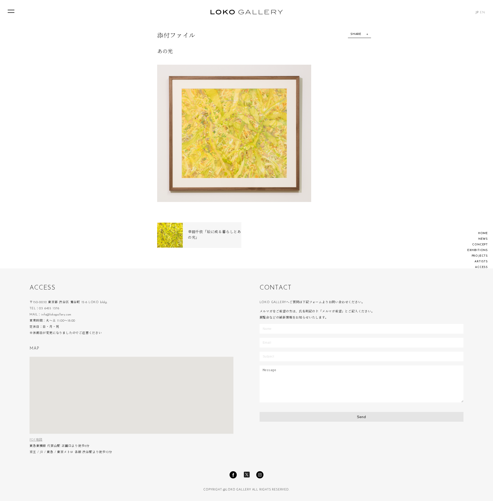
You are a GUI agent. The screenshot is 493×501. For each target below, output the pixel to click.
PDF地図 (36, 439)
